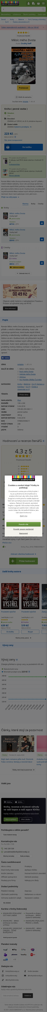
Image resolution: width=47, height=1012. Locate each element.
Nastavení (23, 533)
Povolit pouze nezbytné (23, 529)
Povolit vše (23, 524)
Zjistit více (23, 516)
